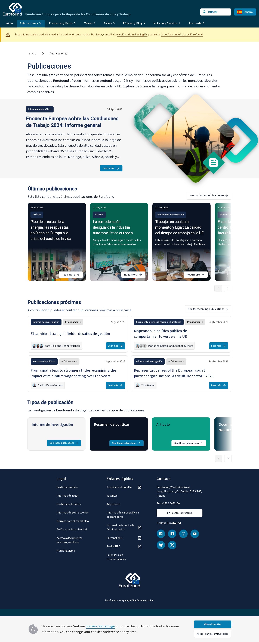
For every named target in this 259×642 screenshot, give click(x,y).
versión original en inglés (132, 34)
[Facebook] (172, 534)
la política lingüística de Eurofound (182, 34)
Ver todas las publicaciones (207, 195)
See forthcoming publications (206, 309)
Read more (72, 275)
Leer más (112, 168)
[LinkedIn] (161, 534)
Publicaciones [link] (58, 54)
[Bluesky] (161, 545)
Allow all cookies (212, 624)
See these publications (62, 443)
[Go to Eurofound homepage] (12, 9)
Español (248, 12)
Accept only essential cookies (212, 634)
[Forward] (227, 288)
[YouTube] (194, 534)
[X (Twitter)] (172, 545)
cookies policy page (100, 626)
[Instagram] (183, 534)
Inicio (9, 23)
